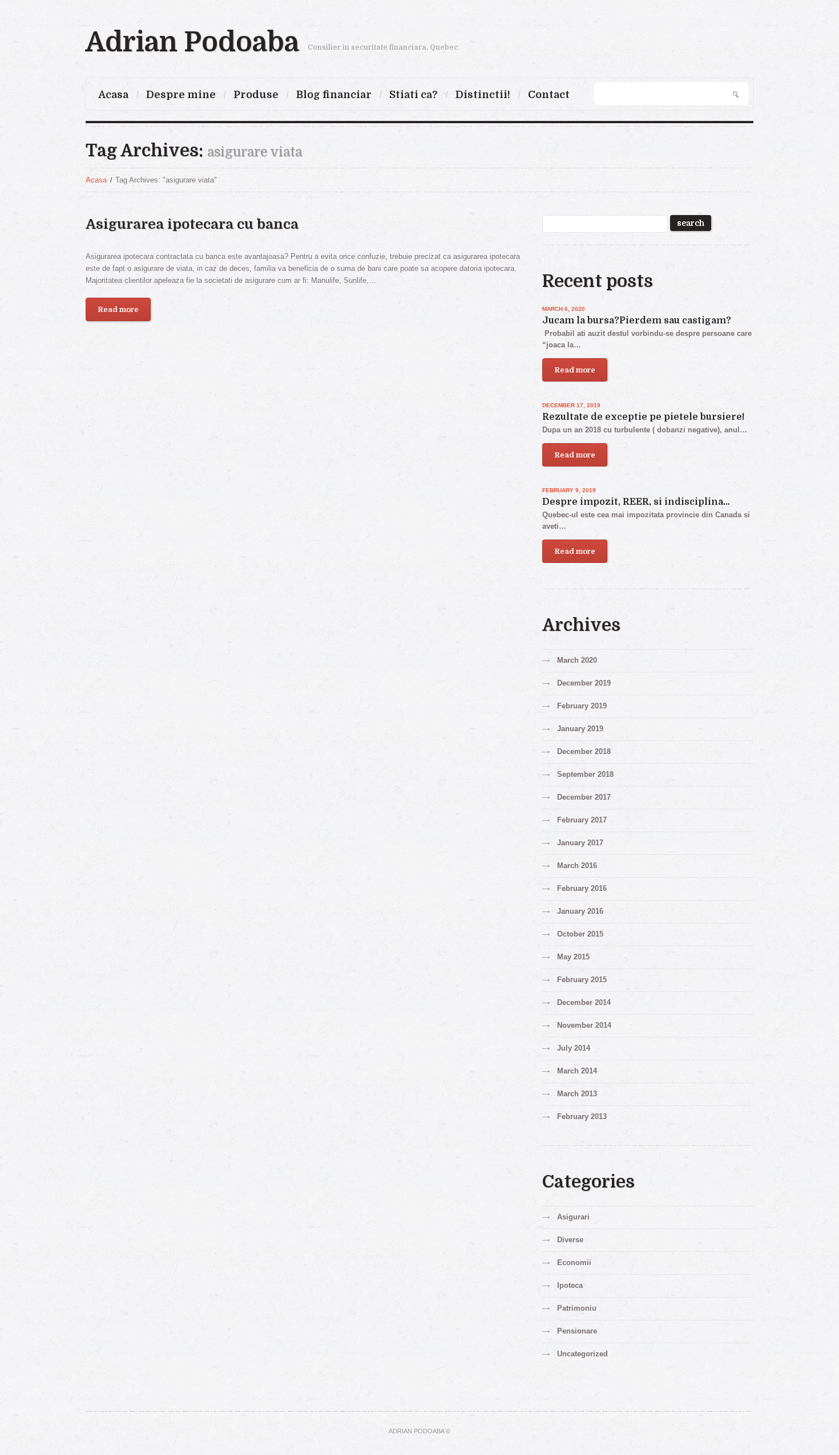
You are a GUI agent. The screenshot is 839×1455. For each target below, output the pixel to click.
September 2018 (585, 774)
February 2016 (582, 888)
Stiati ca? (413, 94)
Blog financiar (334, 94)
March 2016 (577, 865)
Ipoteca (570, 1285)
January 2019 (580, 728)
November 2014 (584, 1025)
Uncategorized (582, 1353)
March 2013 (577, 1093)
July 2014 (573, 1048)
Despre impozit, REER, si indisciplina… (636, 502)
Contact (549, 94)
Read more (118, 309)
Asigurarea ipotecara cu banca (192, 224)
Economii (574, 1262)
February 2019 (582, 706)
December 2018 (584, 751)
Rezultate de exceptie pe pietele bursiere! (643, 417)
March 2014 (577, 1071)
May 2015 (573, 957)
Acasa (113, 94)
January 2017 (580, 842)
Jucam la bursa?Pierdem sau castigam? (636, 320)
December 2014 (584, 1002)
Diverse (570, 1239)
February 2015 (582, 979)
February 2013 (582, 1116)
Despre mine (181, 94)
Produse (256, 94)
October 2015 (580, 934)
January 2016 (580, 911)
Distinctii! (482, 94)
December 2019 (584, 683)
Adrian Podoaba (192, 42)
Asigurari (573, 1217)
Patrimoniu (576, 1308)
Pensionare (577, 1331)
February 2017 (582, 820)
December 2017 (584, 797)
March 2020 (577, 660)
